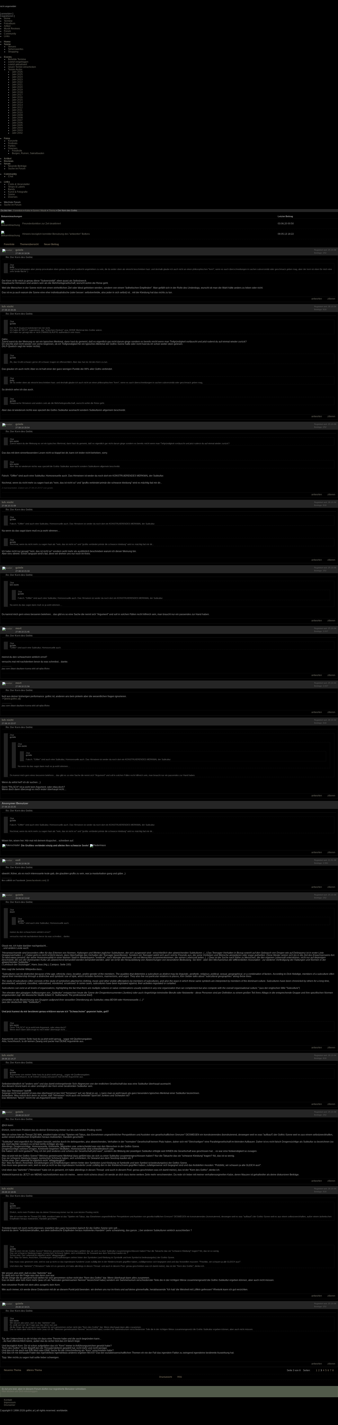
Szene (11, 194)
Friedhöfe (17, 150)
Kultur (28, 210)
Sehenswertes (15, 49)
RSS (179, 1377)
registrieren (7, 16)
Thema (52, 210)
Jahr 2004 (17, 127)
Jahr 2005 (17, 125)
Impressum (10, 1402)
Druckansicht (165, 1377)
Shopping (13, 51)
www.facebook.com (36, 880)
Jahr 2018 (17, 92)
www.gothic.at (12, 698)
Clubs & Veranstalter (19, 184)
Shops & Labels (16, 186)
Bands (11, 189)
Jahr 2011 (17, 110)
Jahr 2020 (17, 87)
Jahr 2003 (17, 130)
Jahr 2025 (17, 74)
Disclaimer (9, 1405)
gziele (19, 249)
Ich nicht (7, 306)
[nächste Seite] (336, 1370)
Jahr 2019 (17, 89)
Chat (10, 176)
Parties (11, 145)
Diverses (12, 148)
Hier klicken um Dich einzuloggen (20, 1391)
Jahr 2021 (17, 84)
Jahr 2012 (17, 107)
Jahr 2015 (17, 99)
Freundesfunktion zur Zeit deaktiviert (41, 223)
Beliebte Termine (17, 59)
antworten (316, 298)
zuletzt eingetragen (18, 61)
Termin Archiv (15, 69)
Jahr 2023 (17, 79)
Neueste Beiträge (17, 166)
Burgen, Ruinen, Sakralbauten (28, 153)
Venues (12, 46)
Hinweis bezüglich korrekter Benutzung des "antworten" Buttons (56, 234)
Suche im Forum (16, 168)
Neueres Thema (12, 1370)
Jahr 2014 (17, 102)
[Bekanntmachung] (10, 225)
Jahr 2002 (17, 133)
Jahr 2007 (17, 120)
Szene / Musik (39, 210)
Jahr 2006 (17, 122)
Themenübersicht (29, 244)
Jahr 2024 (17, 77)
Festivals (12, 143)
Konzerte (13, 140)
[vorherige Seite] (313, 1370)
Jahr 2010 (17, 112)
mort (18, 628)
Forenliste (18, 210)
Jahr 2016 (17, 97)
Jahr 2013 (17, 105)
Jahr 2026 (17, 71)
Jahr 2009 (17, 115)
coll (17, 860)
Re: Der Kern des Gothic (19, 257)
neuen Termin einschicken (22, 67)
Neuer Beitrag (51, 244)
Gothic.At (22, 8)
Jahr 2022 (17, 82)
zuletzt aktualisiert (17, 64)
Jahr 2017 (17, 94)
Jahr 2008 (17, 117)
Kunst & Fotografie (18, 191)
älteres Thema (34, 1370)
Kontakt (8, 1400)
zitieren (331, 298)
